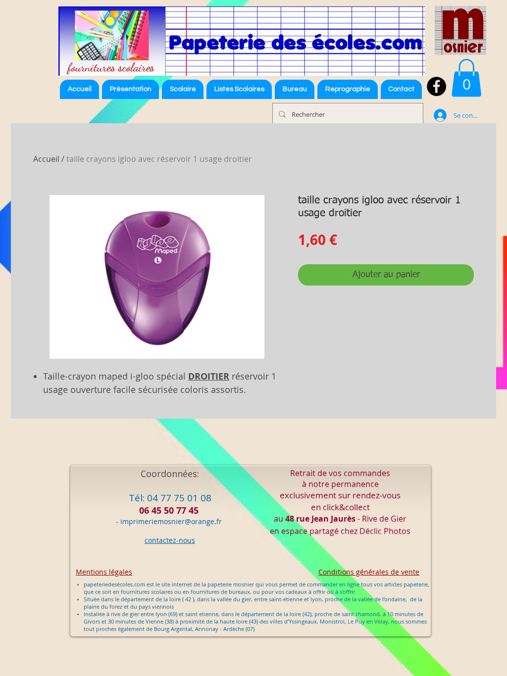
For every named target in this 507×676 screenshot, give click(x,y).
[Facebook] (436, 86)
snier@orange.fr (195, 521)
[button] (239, 89)
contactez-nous (170, 540)
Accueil (46, 158)
